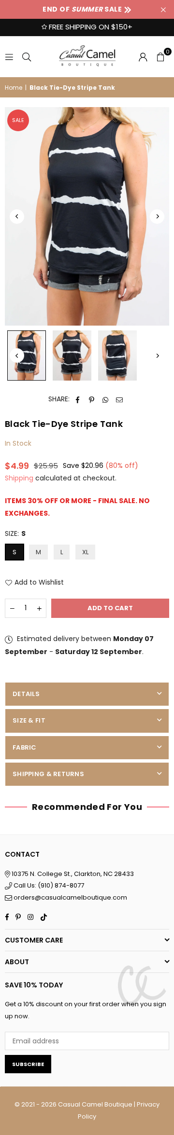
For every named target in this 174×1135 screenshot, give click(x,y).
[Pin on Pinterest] (91, 399)
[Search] (26, 56)
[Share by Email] (119, 399)
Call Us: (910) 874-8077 (48, 885)
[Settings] (143, 56)
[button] (160, 56)
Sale (18, 120)
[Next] (157, 216)
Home (13, 87)
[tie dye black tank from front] (26, 355)
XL (85, 552)
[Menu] (9, 56)
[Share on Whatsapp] (105, 399)
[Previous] (17, 216)
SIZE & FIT (29, 720)
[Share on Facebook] (77, 399)
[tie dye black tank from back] (117, 355)
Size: (15, 533)
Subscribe (28, 1064)
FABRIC (25, 747)
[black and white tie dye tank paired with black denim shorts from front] (72, 355)
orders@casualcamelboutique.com (70, 897)
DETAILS (26, 693)
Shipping (19, 478)
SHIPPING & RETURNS (48, 774)
